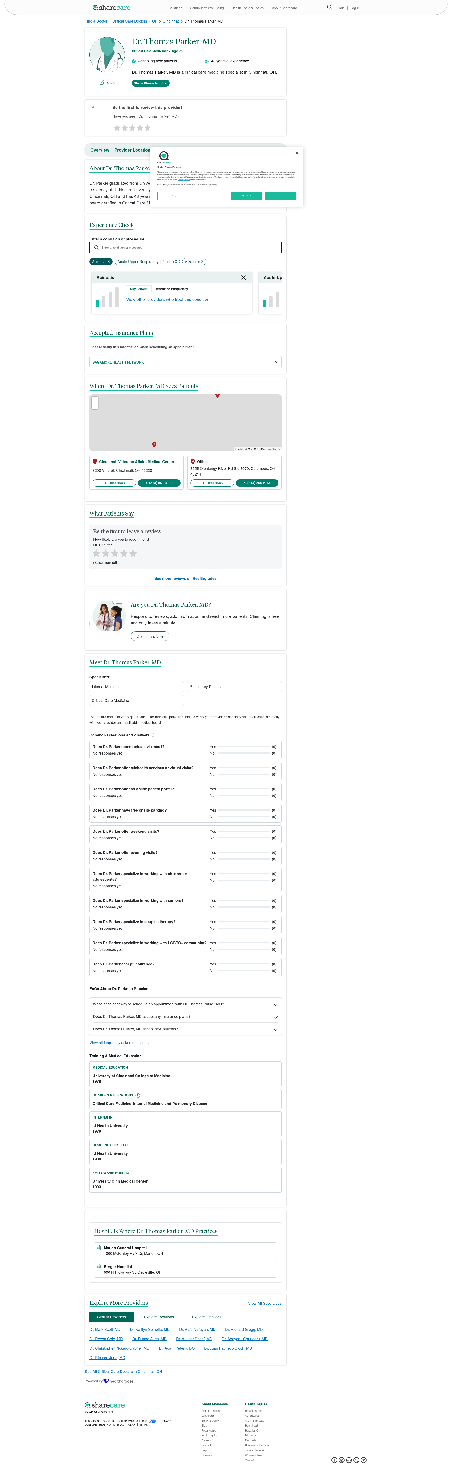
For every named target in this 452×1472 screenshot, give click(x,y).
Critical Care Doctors (129, 21)
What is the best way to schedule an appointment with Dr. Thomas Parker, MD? (158, 1004)
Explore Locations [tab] (159, 1317)
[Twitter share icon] (356, 1461)
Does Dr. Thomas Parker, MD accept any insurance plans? (141, 1016)
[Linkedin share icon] (349, 1461)
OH (155, 21)
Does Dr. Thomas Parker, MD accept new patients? (135, 1029)
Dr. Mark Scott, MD (105, 1329)
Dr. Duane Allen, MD (149, 1338)
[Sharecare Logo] (112, 7)
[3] (132, 126)
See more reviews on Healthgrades (185, 578)
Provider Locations (133, 150)
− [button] (95, 405)
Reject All (246, 196)
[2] (124, 126)
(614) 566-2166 (259, 482)
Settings (173, 196)
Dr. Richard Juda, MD (107, 1357)
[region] (226, 177)
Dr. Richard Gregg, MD (244, 1329)
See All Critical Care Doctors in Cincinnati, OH (123, 1371)
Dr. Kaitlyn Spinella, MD (150, 1329)
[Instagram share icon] (341, 1461)
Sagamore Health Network (118, 362)
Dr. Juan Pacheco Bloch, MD (228, 1348)
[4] (140, 126)
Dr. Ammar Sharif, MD (194, 1338)
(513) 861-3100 (161, 482)
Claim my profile (150, 636)
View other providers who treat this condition (167, 299)
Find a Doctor (96, 21)
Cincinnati (171, 21)
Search (329, 7)
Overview (99, 150)
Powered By (94, 1381)
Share (110, 82)
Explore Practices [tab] (206, 1317)
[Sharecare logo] (136, 1405)
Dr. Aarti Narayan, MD (197, 1329)
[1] (116, 126)
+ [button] (95, 399)
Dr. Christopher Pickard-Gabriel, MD (119, 1348)
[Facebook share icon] (334, 1461)
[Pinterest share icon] (363, 1461)
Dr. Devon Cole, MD (106, 1338)
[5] (148, 126)
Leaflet (239, 449)
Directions (116, 482)
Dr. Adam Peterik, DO (177, 1348)
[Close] (297, 153)
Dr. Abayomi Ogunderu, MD (245, 1338)
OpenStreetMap (257, 449)
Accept (280, 196)
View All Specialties (265, 1303)
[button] (152, 735)
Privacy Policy (184, 179)
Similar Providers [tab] (111, 1317)
